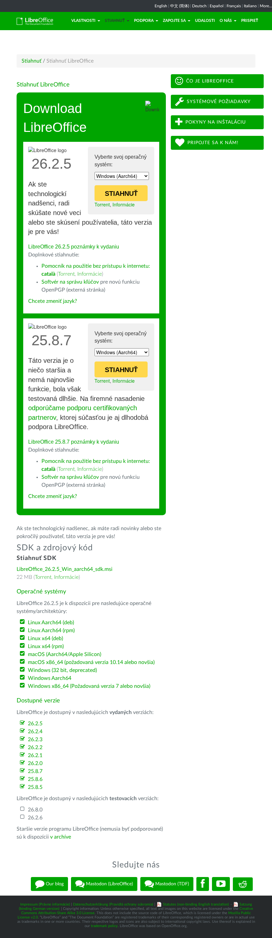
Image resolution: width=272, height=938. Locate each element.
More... (266, 6)
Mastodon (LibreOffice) (109, 884)
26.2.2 (35, 747)
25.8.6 (35, 779)
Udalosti (205, 21)
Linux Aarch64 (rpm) (51, 630)
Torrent (102, 204)
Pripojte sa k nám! (212, 142)
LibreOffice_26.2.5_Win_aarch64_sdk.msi (64, 569)
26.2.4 (35, 731)
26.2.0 (35, 763)
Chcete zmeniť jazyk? (52, 301)
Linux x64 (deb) (45, 638)
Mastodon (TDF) (171, 884)
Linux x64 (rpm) (46, 646)
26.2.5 (35, 723)
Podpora (144, 21)
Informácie (123, 204)
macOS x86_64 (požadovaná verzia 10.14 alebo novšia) (91, 662)
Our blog (54, 884)
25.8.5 (35, 787)
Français (234, 6)
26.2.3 (35, 739)
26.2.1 (35, 755)
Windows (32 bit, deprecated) (62, 670)
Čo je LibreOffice (210, 81)
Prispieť (249, 21)
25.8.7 (35, 771)
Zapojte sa (174, 21)
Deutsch (199, 6)
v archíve (60, 837)
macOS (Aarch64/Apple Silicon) (64, 654)
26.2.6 (35, 817)
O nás (226, 21)
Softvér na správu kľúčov (70, 282)
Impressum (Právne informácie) (45, 904)
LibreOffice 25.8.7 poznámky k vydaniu (73, 442)
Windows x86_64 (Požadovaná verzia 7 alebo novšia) (89, 686)
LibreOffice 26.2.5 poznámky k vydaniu (73, 246)
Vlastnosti (83, 21)
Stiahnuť (115, 21)
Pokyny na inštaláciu (215, 122)
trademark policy (104, 926)
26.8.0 (35, 809)
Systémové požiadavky (219, 101)
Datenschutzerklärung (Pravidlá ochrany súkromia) (113, 904)
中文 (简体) (179, 6)
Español (217, 6)
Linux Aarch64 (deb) (51, 622)
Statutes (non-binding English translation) (196, 904)
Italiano (250, 6)
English (161, 6)
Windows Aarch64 (49, 678)
